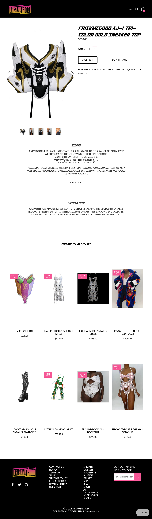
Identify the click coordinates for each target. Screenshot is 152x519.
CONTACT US (56, 466)
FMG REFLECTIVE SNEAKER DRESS (58, 332)
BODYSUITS (89, 472)
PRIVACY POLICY (58, 484)
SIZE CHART (55, 486)
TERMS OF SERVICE (54, 474)
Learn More (76, 182)
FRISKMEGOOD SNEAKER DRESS (93, 332)
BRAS (86, 484)
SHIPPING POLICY (58, 478)
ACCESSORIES (90, 495)
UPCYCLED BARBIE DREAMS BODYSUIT (127, 431)
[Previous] (9, 73)
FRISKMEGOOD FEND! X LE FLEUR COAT (127, 332)
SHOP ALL (88, 498)
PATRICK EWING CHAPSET (58, 429)
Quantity (84, 48)
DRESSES (87, 478)
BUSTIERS (88, 475)
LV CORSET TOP (24, 331)
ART (85, 489)
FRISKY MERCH (91, 492)
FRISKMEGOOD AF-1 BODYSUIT (93, 431)
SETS (85, 481)
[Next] (71, 73)
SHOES (86, 486)
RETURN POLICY (57, 481)
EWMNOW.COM (92, 511)
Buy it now (119, 60)
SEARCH (53, 469)
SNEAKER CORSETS (88, 468)
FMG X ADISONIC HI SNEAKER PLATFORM (24, 431)
